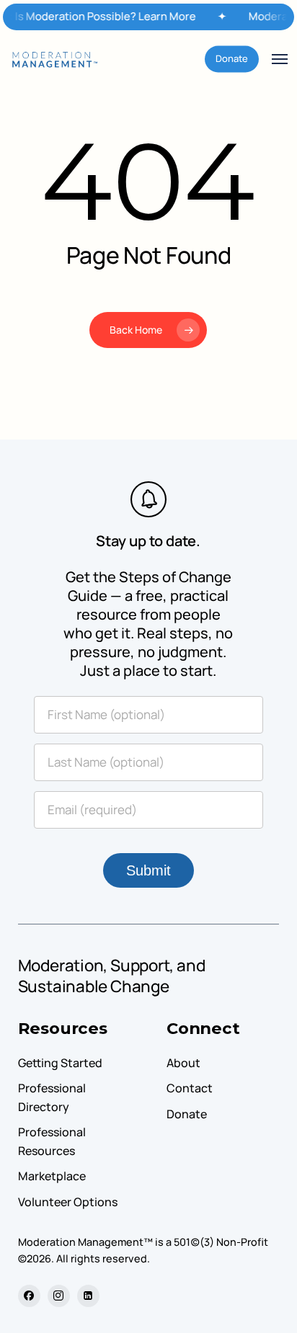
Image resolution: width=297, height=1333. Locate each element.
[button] (280, 59)
